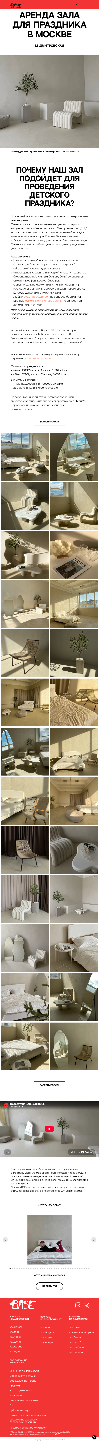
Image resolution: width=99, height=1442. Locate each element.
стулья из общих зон (36, 1213)
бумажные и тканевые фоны (43, 1217)
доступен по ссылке (37, 1275)
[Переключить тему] (77, 4)
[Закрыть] (94, 1437)
